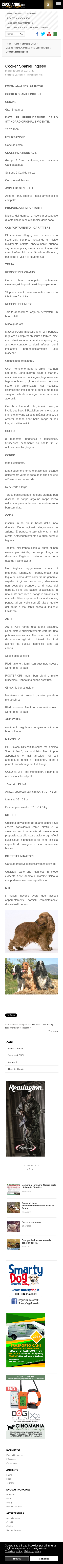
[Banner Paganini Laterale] (25, 1155)
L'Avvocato (11, 1459)
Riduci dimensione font (45, 74)
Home (8, 44)
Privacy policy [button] (32, 1551)
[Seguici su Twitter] (43, 35)
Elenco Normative (14, 1455)
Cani (16, 44)
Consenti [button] (44, 1558)
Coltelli (9, 1522)
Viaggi (9, 1502)
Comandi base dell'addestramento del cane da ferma (38, 1206)
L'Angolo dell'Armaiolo (20, 23)
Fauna (9, 1475)
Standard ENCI (29, 44)
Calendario (11, 1463)
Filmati (34, 27)
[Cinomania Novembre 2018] (25, 1437)
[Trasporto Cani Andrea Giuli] (25, 1366)
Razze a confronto (31, 1222)
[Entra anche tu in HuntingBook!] (55, 35)
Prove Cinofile (15, 1048)
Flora (8, 1479)
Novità (19, 13)
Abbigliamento (13, 1518)
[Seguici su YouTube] (49, 35)
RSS (48, 4)
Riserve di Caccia (14, 1506)
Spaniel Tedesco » (22, 1028)
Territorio (10, 1483)
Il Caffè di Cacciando (18, 18)
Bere (8, 1498)
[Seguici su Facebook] (37, 35)
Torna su (53, 1031)
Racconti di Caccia (17, 27)
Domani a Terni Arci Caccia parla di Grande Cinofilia (39, 1186)
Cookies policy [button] (14, 1551)
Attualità (31, 13)
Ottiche (9, 1526)
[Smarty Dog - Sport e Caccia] (25, 1305)
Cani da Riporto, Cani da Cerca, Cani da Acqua (27, 48)
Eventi (44, 27)
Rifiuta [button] (17, 1558)
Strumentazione (13, 1530)
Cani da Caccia (16, 1069)
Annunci (12, 1062)
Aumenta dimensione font (48, 74)
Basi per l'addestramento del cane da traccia (37, 1241)
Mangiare (10, 1494)
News (9, 13)
